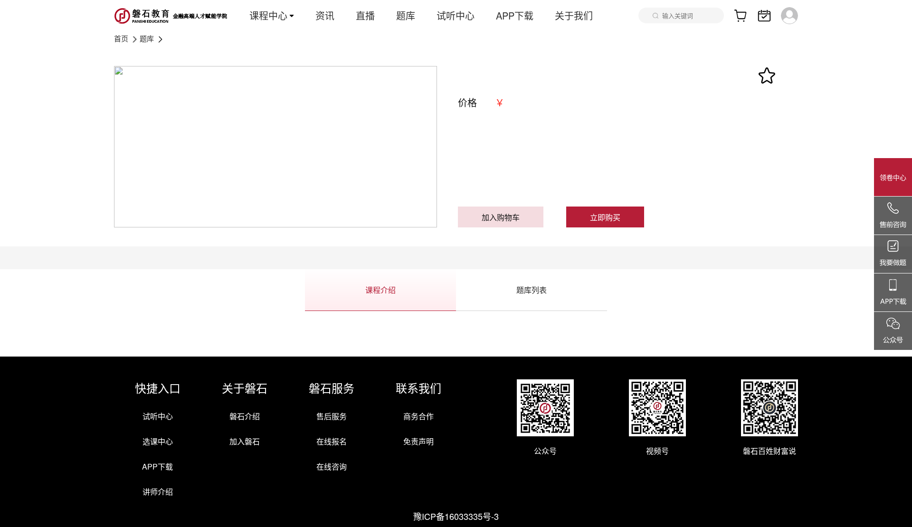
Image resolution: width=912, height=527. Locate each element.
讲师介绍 (157, 491)
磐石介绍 (244, 416)
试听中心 (456, 15)
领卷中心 (893, 177)
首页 (121, 38)
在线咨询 (331, 466)
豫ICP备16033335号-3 (456, 516)
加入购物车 (501, 217)
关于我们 (574, 15)
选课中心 (157, 441)
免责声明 (418, 441)
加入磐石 (244, 441)
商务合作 (418, 416)
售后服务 (331, 416)
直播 (365, 15)
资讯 (324, 15)
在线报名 (331, 441)
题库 (405, 15)
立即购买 (605, 217)
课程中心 (268, 15)
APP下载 (514, 15)
